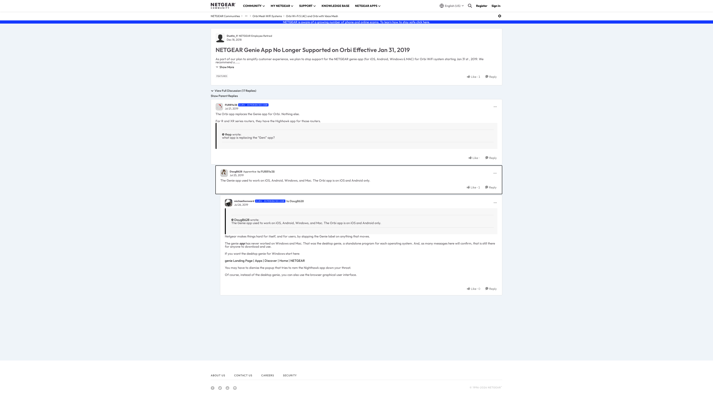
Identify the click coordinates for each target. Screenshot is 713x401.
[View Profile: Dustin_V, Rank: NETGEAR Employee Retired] (220, 37)
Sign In (495, 6)
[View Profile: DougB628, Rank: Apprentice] (224, 173)
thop (228, 134)
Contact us (243, 375)
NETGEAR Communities (225, 16)
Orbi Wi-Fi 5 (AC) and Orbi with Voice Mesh (312, 16)
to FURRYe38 (266, 171)
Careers (267, 375)
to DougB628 (295, 201)
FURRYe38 (231, 105)
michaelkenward (244, 201)
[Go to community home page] (223, 6)
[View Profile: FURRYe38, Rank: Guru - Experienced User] (219, 106)
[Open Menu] (499, 16)
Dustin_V (232, 36)
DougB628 (236, 171)
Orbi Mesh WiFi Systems (267, 16)
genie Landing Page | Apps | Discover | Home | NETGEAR (265, 261)
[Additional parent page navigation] (246, 16)
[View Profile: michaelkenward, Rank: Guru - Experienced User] (228, 202)
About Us (218, 375)
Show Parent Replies (224, 95)
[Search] (470, 6)
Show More (226, 67)
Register (481, 6)
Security (290, 375)
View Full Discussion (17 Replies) (235, 90)
